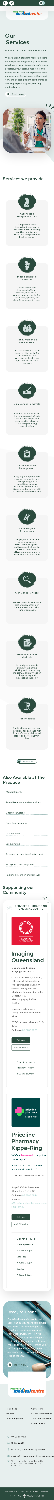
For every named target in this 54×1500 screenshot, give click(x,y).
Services (10, 1413)
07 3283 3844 (29, 1195)
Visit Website (21, 1047)
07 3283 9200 (29, 1030)
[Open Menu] (49, 3)
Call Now (21, 1040)
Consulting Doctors (15, 1418)
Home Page (11, 1408)
